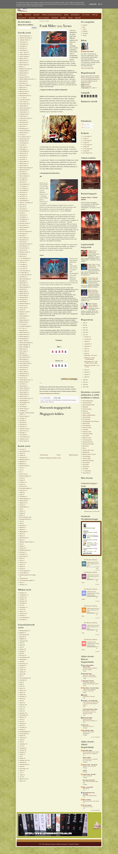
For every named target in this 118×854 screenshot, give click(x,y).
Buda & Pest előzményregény (90, 795)
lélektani (22, 717)
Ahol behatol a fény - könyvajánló (91, 801)
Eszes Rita (22, 145)
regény (21, 611)
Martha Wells (23, 283)
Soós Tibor (22, 384)
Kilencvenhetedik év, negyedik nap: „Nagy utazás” (90, 759)
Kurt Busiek (22, 254)
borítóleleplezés (23, 657)
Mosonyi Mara (23, 295)
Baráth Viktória (23, 64)
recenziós (22, 737)
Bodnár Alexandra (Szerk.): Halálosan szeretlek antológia (93, 305)
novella (21, 609)
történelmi (22, 762)
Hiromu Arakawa (24, 176)
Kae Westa (22, 235)
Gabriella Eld (23, 153)
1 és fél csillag (47, 400)
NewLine (22, 548)
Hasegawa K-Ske (24, 169)
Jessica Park (22, 209)
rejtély (21, 740)
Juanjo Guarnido (24, 227)
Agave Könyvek (23, 451)
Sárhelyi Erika (23, 396)
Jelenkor (22, 511)
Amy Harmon (23, 44)
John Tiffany (23, 217)
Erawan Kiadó (86, 462)
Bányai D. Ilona (23, 91)
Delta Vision (23, 474)
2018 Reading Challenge (90, 639)
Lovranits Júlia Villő (25, 274)
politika (21, 729)
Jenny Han (22, 204)
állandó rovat (23, 779)
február (86, 374)
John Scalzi (22, 215)
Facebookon (42, 393)
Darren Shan (23, 120)
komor (21, 707)
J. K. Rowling (23, 188)
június (86, 351)
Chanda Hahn (23, 106)
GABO (21, 492)
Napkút (21, 546)
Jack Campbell (23, 190)
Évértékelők (54, 18)
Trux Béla (22, 420)
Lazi (21, 521)
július (85, 348)
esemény (22, 672)
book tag (22, 655)
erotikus (21, 670)
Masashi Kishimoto (24, 287)
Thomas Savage (23, 408)
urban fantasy (23, 768)
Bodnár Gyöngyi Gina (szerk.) (27, 79)
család (21, 661)
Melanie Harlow (23, 293)
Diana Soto (22, 126)
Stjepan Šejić (23, 386)
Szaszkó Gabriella (24, 388)
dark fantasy (22, 663)
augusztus (86, 346)
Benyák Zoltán (23, 73)
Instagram (85, 31)
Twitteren (56, 393)
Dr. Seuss (22, 134)
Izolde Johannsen (24, 184)
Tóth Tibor (22, 426)
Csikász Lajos (23, 116)
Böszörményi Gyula (24, 95)
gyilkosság (22, 680)
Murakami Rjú (23, 297)
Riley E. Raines (23, 340)
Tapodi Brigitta (23, 400)
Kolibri (21, 515)
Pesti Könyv (22, 554)
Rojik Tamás (23, 349)
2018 (84, 384)
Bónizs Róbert (23, 93)
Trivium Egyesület (24, 570)
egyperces (22, 597)
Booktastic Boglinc (88, 718)
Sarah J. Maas (23, 371)
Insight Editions (23, 507)
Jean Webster (23, 198)
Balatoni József (23, 60)
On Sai (21, 310)
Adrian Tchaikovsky (24, 36)
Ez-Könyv (22, 482)
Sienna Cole (22, 377)
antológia (22, 593)
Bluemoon (22, 463)
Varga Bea (22, 432)
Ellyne (84, 448)
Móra (21, 544)
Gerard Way (22, 157)
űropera (21, 781)
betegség (22, 651)
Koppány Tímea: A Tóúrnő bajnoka (89, 198)
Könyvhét (22, 637)
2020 (84, 380)
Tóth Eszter (22, 424)
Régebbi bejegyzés (73, 455)
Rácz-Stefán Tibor (24, 357)
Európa (21, 480)
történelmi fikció (24, 764)
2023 (84, 330)
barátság (21, 649)
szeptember (87, 344)
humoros (22, 690)
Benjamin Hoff (23, 71)
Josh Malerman (23, 219)
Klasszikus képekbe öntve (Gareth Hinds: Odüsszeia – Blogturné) (91, 752)
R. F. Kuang (22, 324)
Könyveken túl (22, 18)
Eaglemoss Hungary (24, 476)
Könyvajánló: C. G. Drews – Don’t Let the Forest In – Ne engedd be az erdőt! (89, 712)
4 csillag (53, 400)
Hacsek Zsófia (23, 165)
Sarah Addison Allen (25, 363)
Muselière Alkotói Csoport (26, 542)
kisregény (22, 599)
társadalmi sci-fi (23, 760)
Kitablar (85, 695)
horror (21, 686)
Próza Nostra (23, 556)
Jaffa (21, 509)
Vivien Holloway (24, 437)
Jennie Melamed (23, 200)
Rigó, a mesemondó (88, 787)
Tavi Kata (22, 404)
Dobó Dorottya (23, 128)
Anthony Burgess (24, 54)
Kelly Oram (22, 242)
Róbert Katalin (23, 359)
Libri (21, 523)
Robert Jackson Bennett (25, 342)
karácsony (22, 704)
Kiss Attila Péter (24, 248)
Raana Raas (22, 330)
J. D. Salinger (23, 186)
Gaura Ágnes (23, 155)
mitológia (42, 402)
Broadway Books (24, 465)
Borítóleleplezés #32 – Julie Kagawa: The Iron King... (91, 362)
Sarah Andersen (23, 365)
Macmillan (22, 525)
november (87, 339)
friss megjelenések (24, 678)
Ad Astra (22, 449)
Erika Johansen (23, 143)
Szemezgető (32, 18)
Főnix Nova (22, 490)
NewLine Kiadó (86, 417)
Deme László (23, 124)
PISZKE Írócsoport (24, 550)
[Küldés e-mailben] (54, 398)
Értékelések (28, 14)
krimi (21, 711)
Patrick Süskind (23, 316)
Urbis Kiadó (86, 464)
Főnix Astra (22, 486)
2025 (84, 325)
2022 (84, 332)
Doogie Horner (23, 132)
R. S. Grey (22, 328)
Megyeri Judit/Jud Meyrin (89, 415)
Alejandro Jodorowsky (25, 38)
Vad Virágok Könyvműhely (26, 580)
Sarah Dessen (23, 369)
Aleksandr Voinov (24, 40)
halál (21, 684)
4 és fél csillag (86, 148)
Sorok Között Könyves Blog (90, 709)
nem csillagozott (87, 153)
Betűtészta (22, 461)
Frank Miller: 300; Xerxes (90, 355)
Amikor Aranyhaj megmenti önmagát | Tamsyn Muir (89, 690)
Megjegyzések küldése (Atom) (53, 458)
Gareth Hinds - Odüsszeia (89, 696)
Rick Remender (23, 338)
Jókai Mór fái (86, 788)
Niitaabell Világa (87, 674)
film (21, 676)
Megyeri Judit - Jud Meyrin (90, 765)
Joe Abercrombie (24, 211)
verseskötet (22, 619)
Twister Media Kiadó (88, 401)
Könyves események (43, 18)
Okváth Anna (23, 307)
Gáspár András (23, 161)
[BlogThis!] (56, 398)
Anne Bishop (23, 50)
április (86, 370)
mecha (21, 719)
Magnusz (22, 527)
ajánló (21, 645)
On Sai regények (87, 805)
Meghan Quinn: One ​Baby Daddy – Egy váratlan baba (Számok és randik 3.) (91, 703)
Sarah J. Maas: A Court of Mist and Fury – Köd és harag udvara (94, 266)
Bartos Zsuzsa (23, 62)
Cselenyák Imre (23, 114)
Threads (84, 35)
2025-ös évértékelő (87, 776)
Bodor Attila (23, 81)
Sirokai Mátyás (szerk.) (25, 380)
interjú (21, 698)
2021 (84, 334)
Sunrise (21, 564)
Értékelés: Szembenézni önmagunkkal (88, 732)
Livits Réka (22, 264)
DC (20, 472)
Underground (23, 578)
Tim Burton (22, 410)
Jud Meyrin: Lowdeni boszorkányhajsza (89, 358)
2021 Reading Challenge (90, 623)
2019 (84, 382)
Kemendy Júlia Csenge (25, 244)
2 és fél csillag (86, 140)
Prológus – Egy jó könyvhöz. (90, 700)
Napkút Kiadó (86, 452)
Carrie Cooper (23, 101)
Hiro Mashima (23, 174)
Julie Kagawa (23, 233)
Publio (21, 558)
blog (21, 653)
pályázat (21, 735)
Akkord (21, 453)
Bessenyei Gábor (24, 77)
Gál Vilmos (22, 159)
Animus (21, 455)
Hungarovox (23, 503)
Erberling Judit (23, 141)
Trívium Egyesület (87, 440)
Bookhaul (63, 18)
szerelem (22, 750)
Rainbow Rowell (24, 334)
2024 (84, 327)
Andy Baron (22, 46)
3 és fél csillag (86, 144)
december (86, 337)
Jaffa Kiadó (85, 407)
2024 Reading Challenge (90, 572)
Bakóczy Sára (23, 58)
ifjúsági (21, 694)
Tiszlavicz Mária (24, 416)
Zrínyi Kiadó (86, 435)
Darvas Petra (86, 446)
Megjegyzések (86, 127)
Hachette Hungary (24, 498)
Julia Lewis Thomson (25, 231)
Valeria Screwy (23, 430)
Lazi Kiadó (85, 429)
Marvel (21, 533)
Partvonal (22, 552)
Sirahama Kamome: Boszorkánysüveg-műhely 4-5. (90, 719)
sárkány (21, 754)
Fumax (21, 484)
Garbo (21, 494)
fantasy (21, 674)
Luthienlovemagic (90, 562)
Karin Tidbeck (23, 237)
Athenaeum (22, 457)
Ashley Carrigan (23, 56)
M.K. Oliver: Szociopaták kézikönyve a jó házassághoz (89, 675)
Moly (84, 27)
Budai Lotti (22, 87)
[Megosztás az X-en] (58, 398)
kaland (21, 702)
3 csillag (85, 142)
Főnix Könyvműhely (25, 488)
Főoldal (20, 14)
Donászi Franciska (24, 130)
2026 (84, 323)
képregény (74, 400)
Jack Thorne (22, 192)
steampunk (22, 748)
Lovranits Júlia (23, 272)
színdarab (22, 615)
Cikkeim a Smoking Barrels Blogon (52, 14)
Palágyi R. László (24, 312)
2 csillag (85, 138)
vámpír (21, 775)
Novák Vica (22, 305)
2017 (84, 387)
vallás (21, 770)
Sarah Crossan (23, 367)
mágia (21, 725)
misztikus (22, 723)
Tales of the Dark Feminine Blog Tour (90, 782)
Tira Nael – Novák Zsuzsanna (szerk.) (27, 413)
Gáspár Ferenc (23, 163)
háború (69, 400)
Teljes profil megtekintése (87, 68)
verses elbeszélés (24, 617)
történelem (51, 402)
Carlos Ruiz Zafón (24, 99)
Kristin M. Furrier (24, 252)
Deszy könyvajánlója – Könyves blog (88, 665)
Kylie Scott (22, 256)
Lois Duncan (23, 266)
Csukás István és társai (25, 118)
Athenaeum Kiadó (87, 403)
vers (21, 773)
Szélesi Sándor (23, 392)
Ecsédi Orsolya (23, 139)
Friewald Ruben (23, 151)
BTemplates (88, 86)
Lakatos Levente (24, 260)
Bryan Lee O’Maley (24, 85)
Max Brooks (22, 289)
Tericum (22, 568)
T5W (21, 643)
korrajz (21, 709)
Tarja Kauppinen (24, 402)
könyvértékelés (95, 76)
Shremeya (22, 562)
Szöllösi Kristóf (23, 394)
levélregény (22, 603)
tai (20, 756)
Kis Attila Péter (86, 419)
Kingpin (21, 513)
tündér (21, 766)
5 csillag (85, 151)
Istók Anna (22, 182)
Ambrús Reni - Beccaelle (89, 774)
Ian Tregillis (22, 178)
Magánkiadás (23, 531)
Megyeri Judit (23, 291)
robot (21, 742)
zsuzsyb (85, 770)
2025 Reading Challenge (90, 560)
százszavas (22, 613)
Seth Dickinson (23, 375)
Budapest (22, 632)
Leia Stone (22, 262)
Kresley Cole (23, 250)
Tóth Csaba (22, 422)
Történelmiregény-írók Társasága (91, 421)
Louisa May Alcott (24, 270)
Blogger (77, 844)
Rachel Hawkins (23, 332)
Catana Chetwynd (24, 104)
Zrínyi (21, 582)
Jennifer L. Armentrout (25, 202)
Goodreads (85, 33)
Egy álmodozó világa (88, 730)
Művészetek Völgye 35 (88, 726)
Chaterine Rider (23, 110)
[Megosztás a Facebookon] (59, 398)
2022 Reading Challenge (90, 606)
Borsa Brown (23, 83)
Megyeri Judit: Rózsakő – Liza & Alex (91, 366)
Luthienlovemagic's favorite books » (92, 511)
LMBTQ (22, 639)
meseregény (22, 607)
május (86, 353)
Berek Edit (22, 75)
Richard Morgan (23, 336)
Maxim (21, 536)
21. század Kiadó (87, 471)
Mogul (21, 540)
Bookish (87, 84)
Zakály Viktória (23, 441)
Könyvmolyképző (24, 517)
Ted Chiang (22, 406)
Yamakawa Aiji (23, 439)
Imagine (21, 505)
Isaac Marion (23, 180)
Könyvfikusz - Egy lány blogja (91, 688)
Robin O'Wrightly (24, 345)
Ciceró (21, 468)
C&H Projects (86, 466)
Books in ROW (87, 757)
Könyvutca (86, 725)
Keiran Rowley (23, 240)
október (86, 341)
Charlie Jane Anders (24, 108)
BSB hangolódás (24, 630)
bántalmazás (22, 659)
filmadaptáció (59, 400)
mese (21, 605)
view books (97, 570)
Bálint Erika (22, 89)
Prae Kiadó (85, 468)
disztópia (22, 665)
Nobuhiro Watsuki (24, 303)
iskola (21, 700)
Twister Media (23, 573)
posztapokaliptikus (24, 731)
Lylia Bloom (23, 277)
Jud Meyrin (22, 229)
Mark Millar (22, 281)
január (86, 377)
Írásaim (70, 18)
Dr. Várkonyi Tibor (24, 137)
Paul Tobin (22, 318)
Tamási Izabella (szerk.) (25, 398)
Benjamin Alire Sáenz (25, 69)
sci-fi (21, 746)
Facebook (85, 25)
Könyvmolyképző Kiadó (89, 405)
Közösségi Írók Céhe (25, 519)
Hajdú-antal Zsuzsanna (88, 460)
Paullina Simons (23, 320)
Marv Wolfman (23, 285)
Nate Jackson (23, 299)
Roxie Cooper (23, 351)
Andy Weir (22, 48)
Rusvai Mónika (23, 355)
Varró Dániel (23, 435)
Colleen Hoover (23, 112)
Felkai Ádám (23, 147)
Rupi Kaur (22, 353)
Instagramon (49, 393)
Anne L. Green (23, 52)
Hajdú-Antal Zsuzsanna (25, 167)
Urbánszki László (24, 428)
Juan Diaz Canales (24, 223)
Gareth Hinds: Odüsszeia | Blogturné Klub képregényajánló (90, 682)
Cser (21, 470)
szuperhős (22, 752)
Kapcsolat (78, 18)
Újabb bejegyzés (44, 455)
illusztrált (22, 696)
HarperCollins (23, 500)
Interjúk (66, 14)
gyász (21, 682)
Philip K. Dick (23, 322)
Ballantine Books (24, 459)
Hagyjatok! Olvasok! (88, 681)
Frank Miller (65, 400)
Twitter (84, 29)
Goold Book (22, 496)
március (86, 372)
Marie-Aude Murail (24, 279)
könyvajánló (22, 715)
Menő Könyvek (23, 538)
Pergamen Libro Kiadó (88, 444)
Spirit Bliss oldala (87, 750)
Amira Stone (23, 42)
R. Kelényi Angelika (25, 326)
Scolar (21, 560)
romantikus (22, 744)
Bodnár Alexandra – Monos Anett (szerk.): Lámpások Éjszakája (93, 291)
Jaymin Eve (22, 196)
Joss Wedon (22, 221)
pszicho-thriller (23, 733)
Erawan (21, 478)
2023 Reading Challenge (90, 589)
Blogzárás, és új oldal (88, 806)
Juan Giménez (23, 225)
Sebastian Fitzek (23, 373)
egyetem (22, 667)
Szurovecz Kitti (23, 390)
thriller (21, 758)
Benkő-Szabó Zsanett (88, 51)
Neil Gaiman (23, 301)
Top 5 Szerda (85, 14)
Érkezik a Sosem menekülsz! (89, 766)
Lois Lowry (22, 268)
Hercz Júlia (22, 171)
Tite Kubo (22, 418)
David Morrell (23, 122)
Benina (21, 67)
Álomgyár (22, 584)
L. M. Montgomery (24, 258)
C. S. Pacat (22, 97)
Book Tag (95, 14)
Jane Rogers (22, 194)
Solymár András (23, 382)
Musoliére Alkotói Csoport (89, 454)
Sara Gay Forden (24, 361)
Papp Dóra (22, 314)
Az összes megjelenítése (95, 737)
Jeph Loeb (22, 207)
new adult (22, 727)
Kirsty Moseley (23, 246)
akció (21, 647)
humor (21, 688)
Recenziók (36, 14)
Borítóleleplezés (75, 14)
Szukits (46, 402)
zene (21, 777)
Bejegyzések (86, 124)
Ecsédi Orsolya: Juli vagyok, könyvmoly (93, 278)
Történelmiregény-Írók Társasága (28, 575)
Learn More (92, 4)
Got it (100, 4)
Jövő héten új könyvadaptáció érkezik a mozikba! (90, 668)
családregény (23, 595)
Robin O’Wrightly (24, 347)
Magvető (22, 529)
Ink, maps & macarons (89, 780)
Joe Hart (22, 213)
